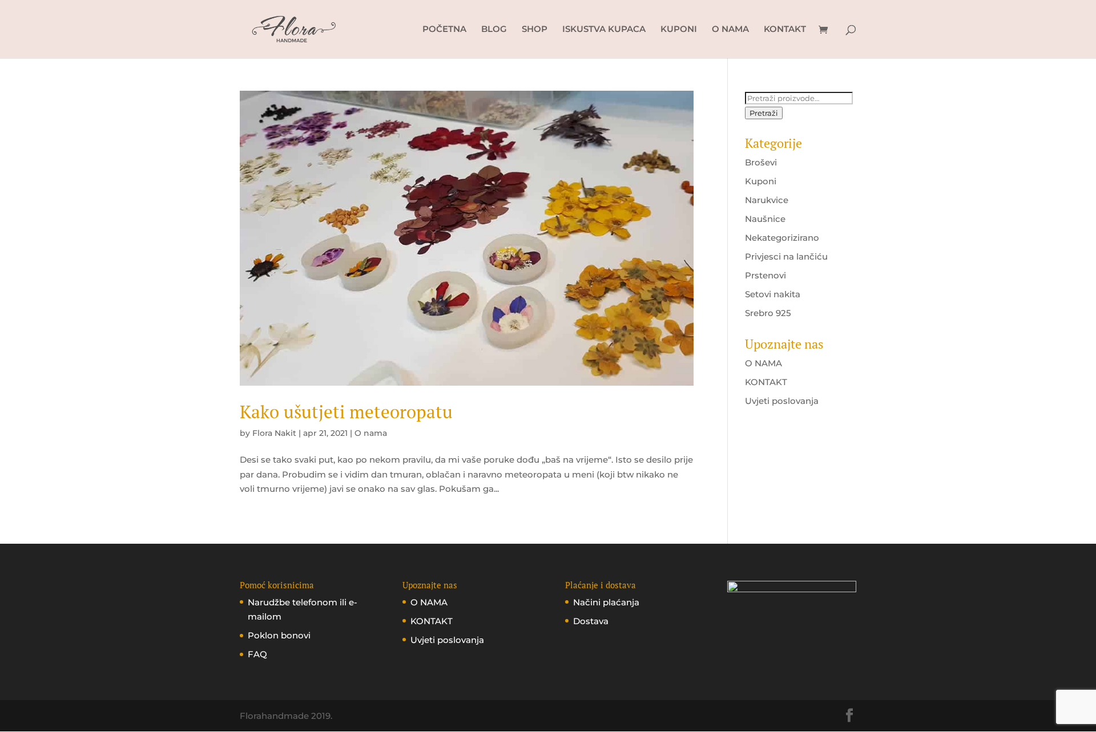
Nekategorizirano (782, 237)
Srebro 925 (768, 313)
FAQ (257, 654)
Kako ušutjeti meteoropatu (346, 411)
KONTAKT (785, 29)
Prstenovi (765, 275)
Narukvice (766, 200)
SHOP (534, 29)
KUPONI (678, 29)
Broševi (761, 162)
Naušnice (765, 218)
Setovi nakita (772, 294)
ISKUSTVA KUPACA (604, 29)
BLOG (494, 29)
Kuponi (760, 181)
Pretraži (764, 113)
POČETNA (444, 29)
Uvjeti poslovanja (782, 400)
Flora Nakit (274, 433)
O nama (370, 433)
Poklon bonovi (279, 635)
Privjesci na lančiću (786, 256)
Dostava (591, 621)
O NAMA (730, 29)
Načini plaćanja (606, 602)
